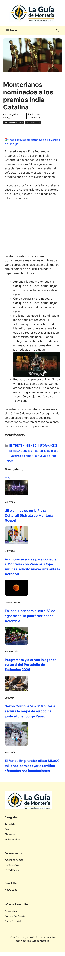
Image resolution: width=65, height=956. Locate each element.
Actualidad (10, 824)
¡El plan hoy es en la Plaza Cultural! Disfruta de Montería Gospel (29, 515)
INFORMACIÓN (33, 122)
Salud (8, 829)
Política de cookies (16, 916)
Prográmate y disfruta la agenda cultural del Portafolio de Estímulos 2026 (30, 665)
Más (7, 477)
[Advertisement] (32, 228)
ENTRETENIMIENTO (14, 122)
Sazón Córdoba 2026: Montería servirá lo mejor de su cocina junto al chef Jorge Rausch (30, 711)
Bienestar (10, 834)
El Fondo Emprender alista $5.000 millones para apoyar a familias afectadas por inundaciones (32, 766)
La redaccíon (12, 870)
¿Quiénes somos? (15, 859)
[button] (57, 30)
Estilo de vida (12, 839)
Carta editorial (13, 921)
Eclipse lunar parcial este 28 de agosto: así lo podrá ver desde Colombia (30, 616)
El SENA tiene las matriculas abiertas (33, 450)
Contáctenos (12, 865)
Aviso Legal (11, 910)
